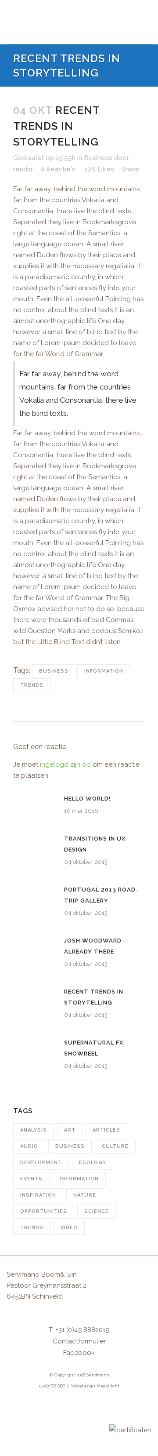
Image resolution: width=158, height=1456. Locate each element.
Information (103, 671)
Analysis (33, 1130)
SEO (61, 1385)
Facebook (79, 1353)
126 (99, 169)
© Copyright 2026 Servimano (79, 1374)
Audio (29, 1146)
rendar (23, 169)
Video (69, 1227)
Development (41, 1162)
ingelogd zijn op (65, 764)
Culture (115, 1146)
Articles (106, 1130)
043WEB (47, 1385)
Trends (31, 685)
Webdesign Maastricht (95, 1385)
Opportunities (43, 1211)
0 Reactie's (57, 169)
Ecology (92, 1162)
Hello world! (87, 798)
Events (31, 1179)
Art (69, 1130)
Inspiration (38, 1195)
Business (98, 158)
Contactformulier (79, 1341)
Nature (84, 1195)
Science (96, 1211)
